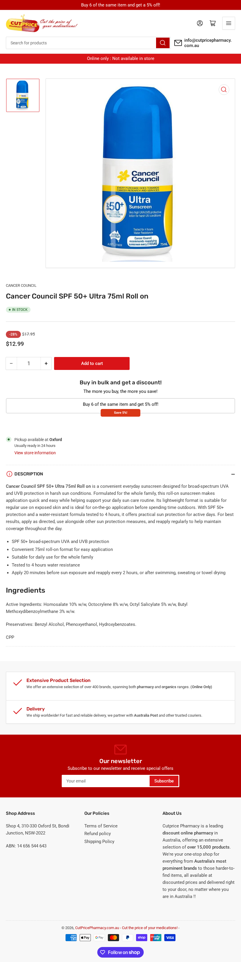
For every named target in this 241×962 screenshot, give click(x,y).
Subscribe (164, 781)
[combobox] (88, 43)
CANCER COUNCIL (21, 285)
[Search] (162, 43)
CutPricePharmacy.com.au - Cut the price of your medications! (126, 928)
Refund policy (97, 833)
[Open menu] (228, 23)
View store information (35, 452)
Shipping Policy (99, 841)
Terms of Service (101, 826)
